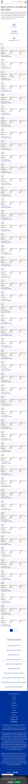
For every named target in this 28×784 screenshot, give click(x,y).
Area (14, 707)
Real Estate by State (14, 645)
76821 (2, 84)
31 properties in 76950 (6, 521)
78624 (2, 560)
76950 (2, 514)
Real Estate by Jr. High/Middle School (14, 682)
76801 (2, 72)
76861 (2, 211)
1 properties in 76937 (6, 451)
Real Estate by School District (14, 673)
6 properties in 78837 (6, 626)
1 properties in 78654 (6, 602)
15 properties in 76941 (6, 474)
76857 (2, 188)
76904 (2, 339)
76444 (2, 49)
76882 (2, 293)
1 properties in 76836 (6, 126)
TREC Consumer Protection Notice (14, 767)
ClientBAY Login (14, 717)
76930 (2, 374)
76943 (2, 479)
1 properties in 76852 (6, 172)
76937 (2, 444)
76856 (2, 177)
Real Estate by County (14, 650)
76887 (2, 304)
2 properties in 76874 (6, 277)
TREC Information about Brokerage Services (14, 769)
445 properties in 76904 (6, 347)
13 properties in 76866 (6, 254)
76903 (2, 328)
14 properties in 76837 (6, 137)
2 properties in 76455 (6, 68)
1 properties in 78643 (6, 591)
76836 (2, 118)
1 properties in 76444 (6, 56)
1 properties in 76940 (6, 463)
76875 (2, 281)
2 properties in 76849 (6, 161)
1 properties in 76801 (6, 79)
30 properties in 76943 (6, 486)
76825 (2, 95)
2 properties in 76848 (6, 149)
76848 (2, 142)
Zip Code (14, 703)
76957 (2, 537)
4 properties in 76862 (6, 230)
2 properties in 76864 (6, 242)
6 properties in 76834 (6, 114)
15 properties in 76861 (6, 219)
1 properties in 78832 (6, 614)
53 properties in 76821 (6, 91)
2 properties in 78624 (6, 567)
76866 (2, 246)
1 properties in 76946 (6, 509)
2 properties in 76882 (6, 300)
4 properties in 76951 (6, 533)
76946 (2, 502)
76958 (2, 548)
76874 (2, 270)
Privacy (14, 710)
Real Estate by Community (14, 664)
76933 (2, 397)
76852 (2, 165)
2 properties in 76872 (6, 265)
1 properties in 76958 (6, 556)
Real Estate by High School (14, 687)
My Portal (20, 1)
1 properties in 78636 (6, 579)
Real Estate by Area (14, 668)
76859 (2, 200)
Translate (24, 775)
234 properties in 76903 (6, 335)
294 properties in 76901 (6, 323)
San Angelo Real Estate (14, 694)
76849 (2, 153)
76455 (2, 60)
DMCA (14, 714)
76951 (2, 525)
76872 (2, 258)
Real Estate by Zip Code (14, 659)
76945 (2, 490)
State (14, 696)
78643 (2, 583)
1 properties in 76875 (6, 289)
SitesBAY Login (14, 719)
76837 (2, 130)
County (14, 698)
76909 (2, 362)
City (14, 700)
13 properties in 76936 (6, 440)
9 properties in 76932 (6, 393)
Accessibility (14, 712)
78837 (2, 618)
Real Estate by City (14, 655)
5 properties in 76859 (6, 207)
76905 (2, 351)
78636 (2, 572)
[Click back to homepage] (1, 1)
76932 (2, 386)
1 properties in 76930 (6, 381)
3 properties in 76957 (6, 544)
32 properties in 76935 (6, 428)
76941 (2, 467)
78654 (2, 595)
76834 (2, 107)
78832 (2, 606)
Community (14, 705)
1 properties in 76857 (6, 196)
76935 (2, 421)
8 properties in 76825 (6, 103)
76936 (2, 432)
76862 (2, 223)
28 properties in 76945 (6, 498)
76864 (2, 235)
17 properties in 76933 (6, 405)
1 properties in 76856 (6, 184)
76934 (2, 409)
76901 (2, 316)
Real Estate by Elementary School (14, 678)
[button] (25, 2)
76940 (2, 455)
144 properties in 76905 (6, 358)
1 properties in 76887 (6, 312)
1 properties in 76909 (6, 370)
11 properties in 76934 (6, 416)
